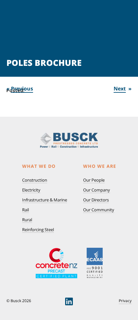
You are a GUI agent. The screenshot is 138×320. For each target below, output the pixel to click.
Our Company (96, 190)
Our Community (98, 210)
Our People (94, 180)
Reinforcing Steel (38, 229)
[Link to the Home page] (69, 140)
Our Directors (96, 200)
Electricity (31, 190)
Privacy (125, 300)
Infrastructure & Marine (44, 200)
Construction (34, 180)
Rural (27, 219)
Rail (25, 210)
